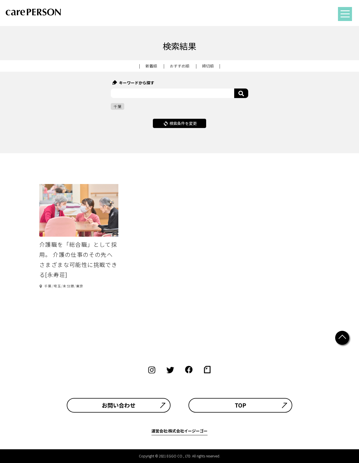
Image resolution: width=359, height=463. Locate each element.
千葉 (48, 285)
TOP (240, 405)
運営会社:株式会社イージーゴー (179, 431)
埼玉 (57, 285)
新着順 (151, 66)
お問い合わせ (118, 405)
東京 (80, 285)
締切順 (208, 66)
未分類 (68, 285)
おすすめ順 (179, 66)
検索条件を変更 (183, 123)
